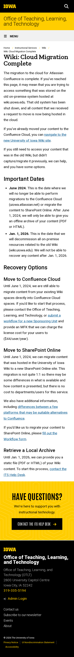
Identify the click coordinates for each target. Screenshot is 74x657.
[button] (66, 6)
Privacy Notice (11, 642)
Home (7, 48)
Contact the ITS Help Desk (34, 523)
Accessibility (12, 647)
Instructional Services (26, 48)
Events (8, 620)
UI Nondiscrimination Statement (38, 642)
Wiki (44, 48)
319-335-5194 (15, 590)
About (8, 626)
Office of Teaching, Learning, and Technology (35, 21)
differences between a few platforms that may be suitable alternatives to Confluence (36, 413)
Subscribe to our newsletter (22, 615)
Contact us (11, 609)
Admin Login (17, 598)
